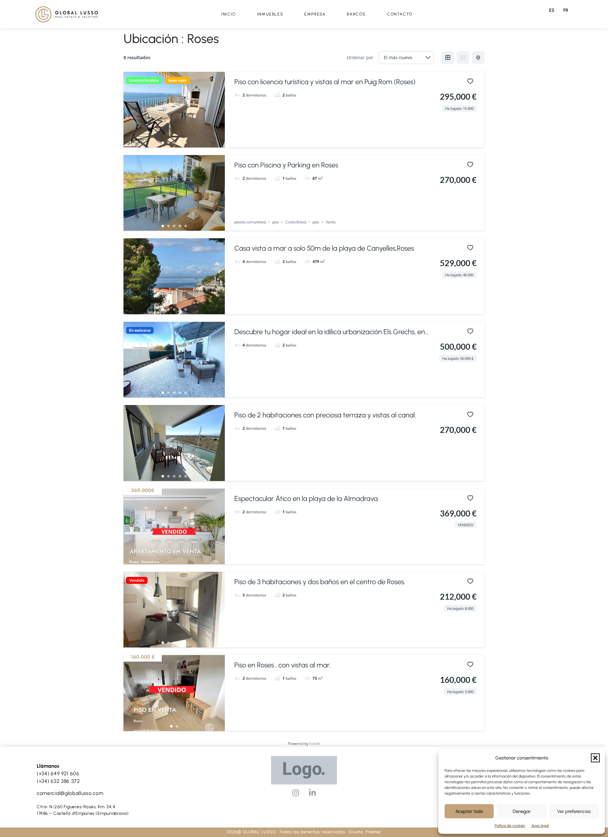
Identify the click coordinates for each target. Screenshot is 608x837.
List (463, 57)
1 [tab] (163, 142)
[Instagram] (295, 792)
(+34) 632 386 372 (58, 781)
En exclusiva (139, 330)
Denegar (522, 811)
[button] (595, 758)
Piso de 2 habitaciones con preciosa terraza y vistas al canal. (325, 415)
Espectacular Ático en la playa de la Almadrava (306, 498)
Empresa (315, 14)
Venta (330, 222)
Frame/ (373, 831)
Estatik (314, 743)
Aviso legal (540, 825)
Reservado (177, 80)
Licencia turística (143, 80)
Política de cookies (510, 825)
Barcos (356, 14)
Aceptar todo (469, 811)
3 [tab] (174, 142)
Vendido (136, 580)
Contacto (400, 14)
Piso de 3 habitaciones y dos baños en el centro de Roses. (319, 582)
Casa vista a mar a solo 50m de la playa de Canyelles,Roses (324, 248)
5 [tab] (185, 142)
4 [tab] (180, 142)
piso (275, 222)
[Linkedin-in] (312, 792)
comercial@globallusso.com (70, 793)
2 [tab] (168, 142)
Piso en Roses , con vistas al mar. (282, 665)
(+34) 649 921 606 (58, 774)
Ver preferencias (574, 811)
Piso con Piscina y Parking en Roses (286, 165)
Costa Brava (295, 222)
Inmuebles (270, 14)
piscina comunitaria (250, 222)
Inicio (228, 14)
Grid (447, 57)
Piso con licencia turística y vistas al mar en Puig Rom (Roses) (324, 82)
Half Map (478, 57)
